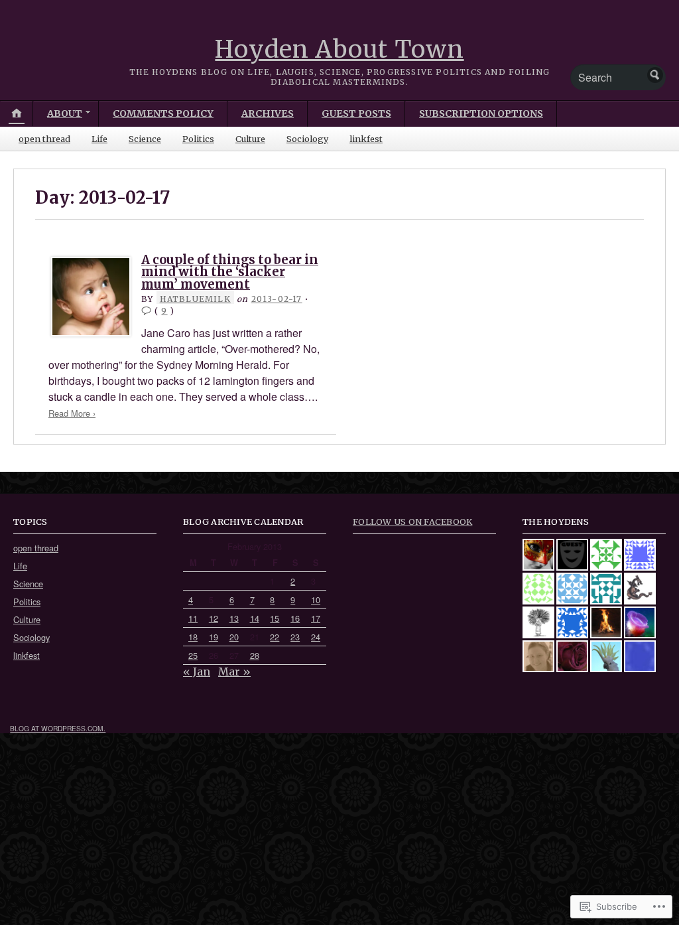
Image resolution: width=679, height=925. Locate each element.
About (64, 113)
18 (193, 636)
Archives (267, 113)
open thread (44, 138)
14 (254, 618)
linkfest (366, 138)
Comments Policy (163, 113)
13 (234, 618)
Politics (198, 138)
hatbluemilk (195, 299)
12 (213, 618)
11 (193, 618)
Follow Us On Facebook (412, 521)
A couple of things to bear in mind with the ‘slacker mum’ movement (229, 272)
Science (145, 138)
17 (315, 618)
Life (99, 138)
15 (274, 618)
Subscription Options (481, 113)
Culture (250, 138)
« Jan (196, 671)
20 (234, 636)
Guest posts (356, 113)
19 (213, 636)
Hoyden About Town (339, 49)
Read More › (71, 413)
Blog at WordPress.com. (57, 728)
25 (193, 655)
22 (274, 636)
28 (254, 655)
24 (315, 636)
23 (295, 636)
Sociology (307, 138)
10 (315, 599)
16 (295, 618)
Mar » (234, 671)
